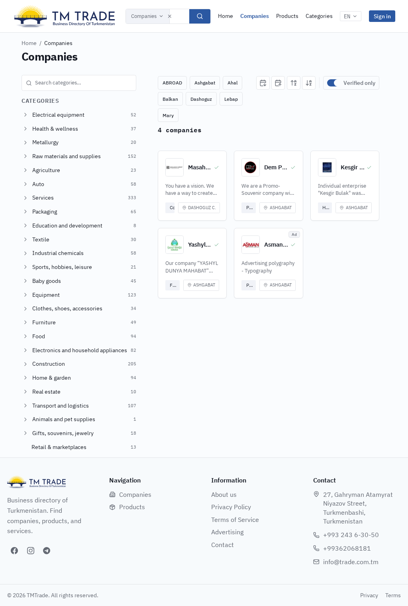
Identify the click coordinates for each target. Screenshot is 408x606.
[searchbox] (79, 83)
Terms (393, 595)
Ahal (232, 83)
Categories (319, 16)
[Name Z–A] (309, 83)
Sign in (382, 16)
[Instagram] (31, 550)
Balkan (170, 99)
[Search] (199, 16)
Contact (222, 545)
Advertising (227, 532)
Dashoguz (201, 99)
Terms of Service (235, 520)
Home (225, 16)
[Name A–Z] (293, 83)
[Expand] (25, 115)
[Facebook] (14, 550)
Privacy (369, 595)
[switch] (333, 82)
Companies (144, 16)
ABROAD (172, 83)
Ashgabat (204, 83)
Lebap (231, 99)
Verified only (359, 82)
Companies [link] (58, 43)
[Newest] (263, 83)
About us (224, 494)
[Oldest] (278, 83)
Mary (168, 115)
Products (287, 16)
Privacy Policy (231, 507)
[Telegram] (46, 550)
